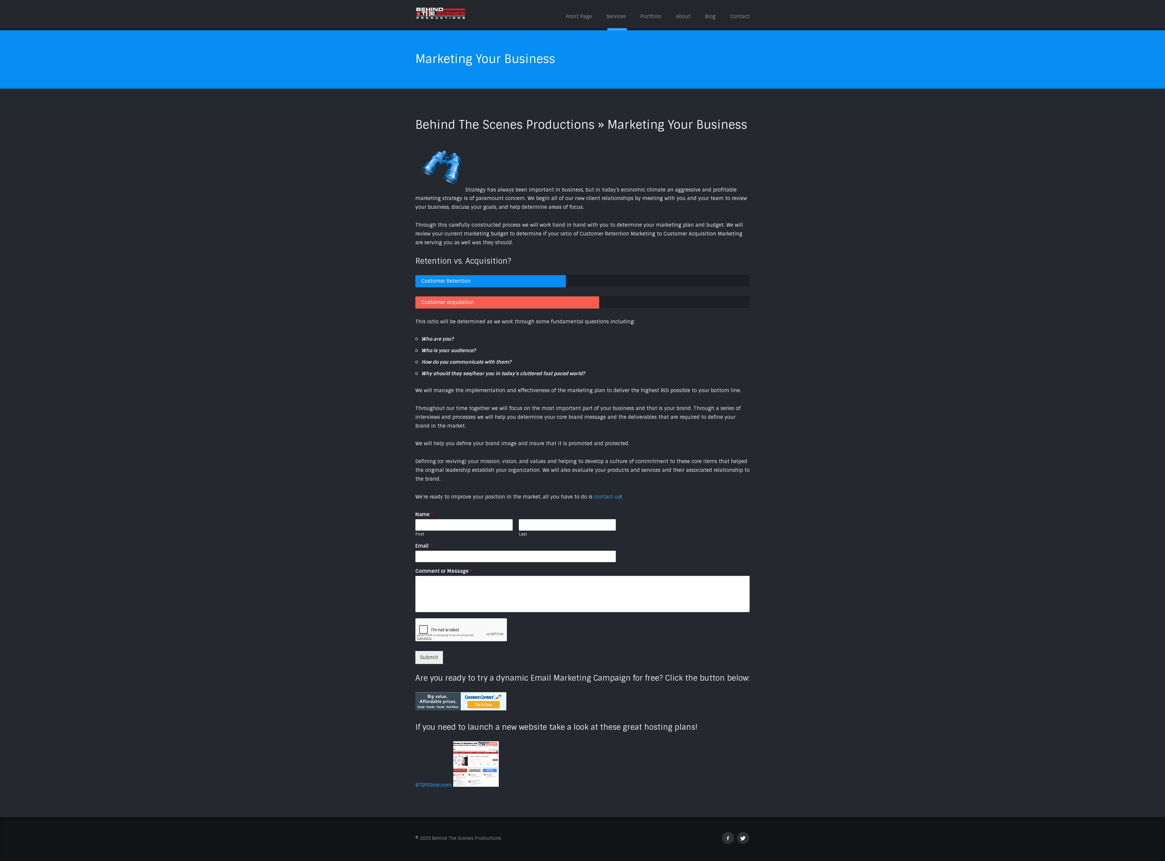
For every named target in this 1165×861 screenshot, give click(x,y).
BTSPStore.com (433, 785)
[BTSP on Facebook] (728, 838)
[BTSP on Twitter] (743, 838)
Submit (429, 657)
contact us (607, 497)
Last (523, 534)
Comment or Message (444, 571)
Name (424, 515)
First (419, 534)
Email (424, 546)
